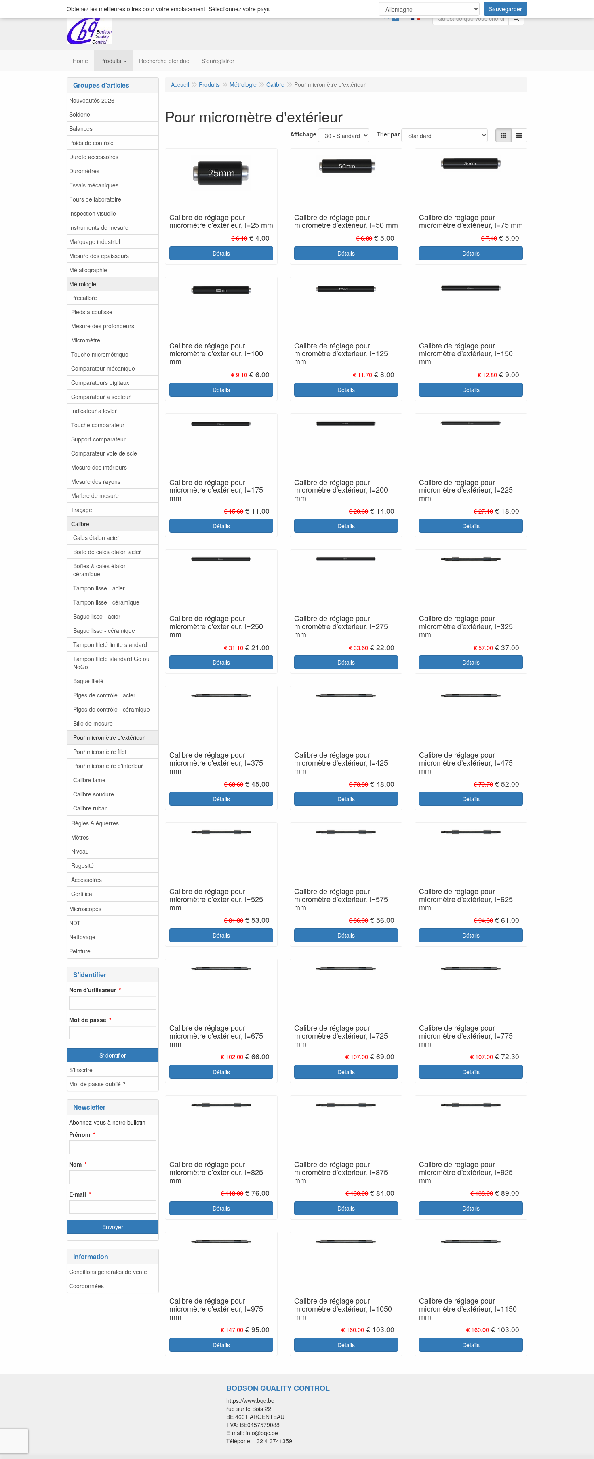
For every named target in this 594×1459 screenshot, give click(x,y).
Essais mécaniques (93, 185)
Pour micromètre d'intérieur (108, 766)
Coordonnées (86, 1286)
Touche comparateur (97, 425)
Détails (221, 253)
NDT (74, 923)
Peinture (80, 951)
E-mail (77, 1194)
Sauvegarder (505, 9)
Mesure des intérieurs (99, 467)
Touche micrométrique (99, 354)
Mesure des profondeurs (102, 326)
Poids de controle (91, 143)
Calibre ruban (90, 808)
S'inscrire (81, 1070)
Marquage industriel (94, 241)
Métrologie (82, 284)
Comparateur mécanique (103, 368)
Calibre (80, 524)
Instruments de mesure (98, 227)
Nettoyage (82, 937)
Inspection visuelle (92, 213)
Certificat (82, 894)
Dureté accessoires (93, 157)
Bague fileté (88, 681)
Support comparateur (98, 439)
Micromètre (85, 340)
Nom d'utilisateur (92, 990)
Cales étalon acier (96, 537)
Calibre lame (89, 780)
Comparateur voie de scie (104, 453)
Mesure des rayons (95, 481)
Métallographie (88, 270)
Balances (81, 128)
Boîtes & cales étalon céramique (100, 570)
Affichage (303, 134)
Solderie (79, 114)
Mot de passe (87, 1020)
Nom (75, 1164)
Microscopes (85, 909)
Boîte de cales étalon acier (107, 552)
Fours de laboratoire (95, 199)
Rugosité (82, 865)
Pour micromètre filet (99, 751)
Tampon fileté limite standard (110, 644)
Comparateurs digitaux (100, 382)
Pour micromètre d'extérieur (109, 737)
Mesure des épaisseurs (99, 256)
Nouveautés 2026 (91, 100)
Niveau (80, 851)
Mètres (80, 837)
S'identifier (112, 1055)
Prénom (79, 1134)
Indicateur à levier (94, 411)
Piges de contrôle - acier (104, 695)
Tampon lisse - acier (99, 588)
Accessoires (86, 879)
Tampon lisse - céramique (106, 602)
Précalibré (84, 298)
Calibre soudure (93, 794)
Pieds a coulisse (91, 312)
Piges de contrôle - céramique (111, 709)
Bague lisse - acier (96, 616)
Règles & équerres (95, 823)
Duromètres (84, 171)
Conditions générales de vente (108, 1272)
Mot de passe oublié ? (97, 1084)
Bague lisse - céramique (104, 630)
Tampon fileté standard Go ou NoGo (111, 663)
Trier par (388, 134)
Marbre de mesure (95, 495)
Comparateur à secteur (101, 397)
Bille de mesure (93, 723)
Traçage (81, 510)
